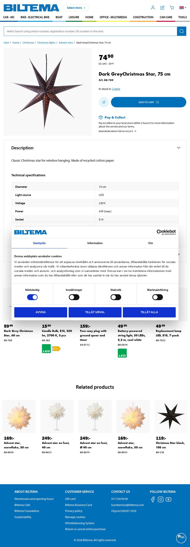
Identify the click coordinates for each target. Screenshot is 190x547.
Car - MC (8, 17)
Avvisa (41, 312)
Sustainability (22, 517)
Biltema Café (22, 505)
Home (89, 17)
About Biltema (26, 491)
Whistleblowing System (79, 523)
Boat (59, 17)
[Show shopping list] (162, 7)
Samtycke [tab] (39, 243)
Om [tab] (150, 243)
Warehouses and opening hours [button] (34, 499)
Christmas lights (46, 42)
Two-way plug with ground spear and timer (93, 335)
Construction (143, 17)
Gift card (70, 499)
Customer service (79, 491)
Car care (166, 17)
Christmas (28, 42)
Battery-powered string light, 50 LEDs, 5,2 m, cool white (132, 335)
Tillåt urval (95, 312)
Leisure (74, 17)
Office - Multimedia (113, 17)
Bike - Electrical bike (35, 17)
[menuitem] (9, 17)
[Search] (181, 31)
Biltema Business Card (78, 505)
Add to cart (146, 102)
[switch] (74, 297)
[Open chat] (181, 538)
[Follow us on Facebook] (153, 500)
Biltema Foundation (26, 511)
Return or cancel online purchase (85, 529)
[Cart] (171, 7)
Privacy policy (73, 511)
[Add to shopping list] (104, 102)
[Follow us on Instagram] (161, 500)
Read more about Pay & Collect (116, 131)
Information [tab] (95, 243)
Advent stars (66, 42)
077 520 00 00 (119, 499)
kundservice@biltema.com (127, 505)
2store (116, 89)
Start (6, 42)
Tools (182, 17)
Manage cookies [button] (75, 517)
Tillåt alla (149, 312)
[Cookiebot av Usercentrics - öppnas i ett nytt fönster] (159, 232)
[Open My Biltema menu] (153, 7)
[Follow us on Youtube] (168, 501)
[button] (183, 7)
